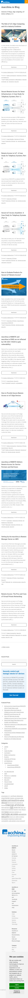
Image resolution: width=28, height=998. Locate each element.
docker (7, 798)
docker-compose (15, 798)
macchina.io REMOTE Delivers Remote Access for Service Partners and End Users (11, 464)
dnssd (3, 798)
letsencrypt (4, 809)
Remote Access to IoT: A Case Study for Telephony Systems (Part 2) (13, 155)
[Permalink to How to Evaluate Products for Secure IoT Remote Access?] (14, 287)
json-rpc (23, 807)
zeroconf (22, 821)
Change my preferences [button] (17, 991)
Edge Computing (11, 75)
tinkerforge (11, 819)
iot (7, 81)
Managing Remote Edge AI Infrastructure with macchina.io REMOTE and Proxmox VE (14, 712)
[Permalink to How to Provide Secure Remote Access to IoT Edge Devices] (14, 404)
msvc (19, 809)
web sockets (12, 821)
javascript (17, 807)
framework (11, 802)
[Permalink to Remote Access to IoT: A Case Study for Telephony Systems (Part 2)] (14, 168)
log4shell (8, 383)
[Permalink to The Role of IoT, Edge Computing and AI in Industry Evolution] (14, 35)
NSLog (24, 809)
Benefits (14, 860)
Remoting (10, 522)
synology (21, 817)
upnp (17, 819)
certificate (13, 796)
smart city (12, 817)
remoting (11, 81)
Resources (14, 928)
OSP (5, 773)
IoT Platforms (5, 77)
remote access (22, 141)
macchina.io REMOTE (7, 322)
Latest (6, 746)
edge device (18, 79)
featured (17, 450)
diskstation (20, 796)
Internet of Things (21, 75)
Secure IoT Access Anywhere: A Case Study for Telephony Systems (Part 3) (13, 215)
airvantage (4, 796)
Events (6, 757)
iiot (15, 802)
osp (2, 812)
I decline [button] (17, 987)
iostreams (7, 807)
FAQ (13, 876)
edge (21, 798)
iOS (2, 807)
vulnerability (19, 383)
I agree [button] (17, 984)
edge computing (10, 79)
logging (16, 809)
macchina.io (20, 320)
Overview (14, 858)
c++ (9, 796)
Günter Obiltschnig (8, 72)
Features (14, 862)
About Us (14, 947)
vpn (2, 584)
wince (18, 821)
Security (16, 381)
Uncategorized (9, 784)
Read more (14, 67)
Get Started (14, 695)
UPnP (6, 786)
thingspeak (4, 819)
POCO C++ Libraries (10, 775)
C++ (5, 748)
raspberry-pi (17, 812)
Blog (13, 949)
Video (6, 788)
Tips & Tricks (8, 782)
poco (6, 812)
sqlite (17, 817)
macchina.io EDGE (13, 765)
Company (9, 520)
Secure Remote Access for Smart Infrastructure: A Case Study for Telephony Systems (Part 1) (13, 94)
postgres (11, 812)
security (16, 81)
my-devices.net (9, 771)
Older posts (5, 647)
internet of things (10, 141)
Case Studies (10, 139)
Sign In (13, 882)
